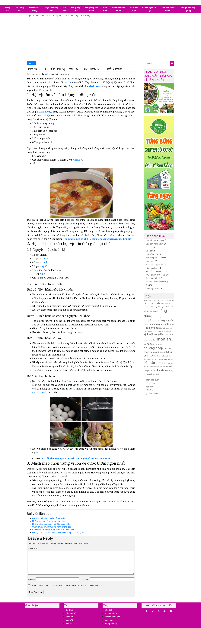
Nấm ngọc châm (157, 344)
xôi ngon (147, 371)
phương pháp (153, 348)
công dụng (150, 383)
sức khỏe (109, 620)
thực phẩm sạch (159, 352)
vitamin (76, 159)
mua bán (108, 610)
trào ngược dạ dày (166, 359)
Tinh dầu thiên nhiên (168, 9)
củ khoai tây (157, 317)
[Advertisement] (100, 38)
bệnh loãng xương (150, 300)
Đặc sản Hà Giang (34, 9)
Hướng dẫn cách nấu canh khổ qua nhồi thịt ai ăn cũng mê (58, 532)
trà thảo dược (153, 363)
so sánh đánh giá (112, 616)
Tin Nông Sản (19, 9)
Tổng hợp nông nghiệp (188, 9)
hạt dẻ (171, 324)
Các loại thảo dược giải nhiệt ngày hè (48, 518)
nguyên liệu (38, 392)
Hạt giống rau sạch (91, 9)
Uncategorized (152, 288)
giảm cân (168, 320)
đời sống (149, 390)
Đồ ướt (149, 251)
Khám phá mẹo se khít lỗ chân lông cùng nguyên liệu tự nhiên (97, 238)
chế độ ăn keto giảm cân (165, 300)
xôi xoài (152, 371)
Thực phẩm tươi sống (155, 275)
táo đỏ (44, 262)
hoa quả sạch (161, 324)
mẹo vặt (69, 620)
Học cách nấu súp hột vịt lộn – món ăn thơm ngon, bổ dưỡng (63, 15)
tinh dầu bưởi (163, 356)
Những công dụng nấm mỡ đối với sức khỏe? (52, 524)
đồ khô (161, 370)
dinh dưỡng (45, 111)
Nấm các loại (134, 9)
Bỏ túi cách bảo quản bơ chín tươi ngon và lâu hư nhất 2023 (76, 458)
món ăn (164, 339)
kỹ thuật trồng (152, 334)
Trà (147, 285)
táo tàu (45, 258)
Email (86, 579)
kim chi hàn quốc (166, 331)
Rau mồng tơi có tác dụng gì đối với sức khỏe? (53, 529)
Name (31, 579)
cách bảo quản (152, 303)
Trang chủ (7, 9)
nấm (149, 343)
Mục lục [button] (31, 63)
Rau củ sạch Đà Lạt (149, 9)
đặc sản (149, 387)
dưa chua (165, 317)
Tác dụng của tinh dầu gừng (163, 367)
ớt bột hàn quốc (153, 374)
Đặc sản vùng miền (52, 9)
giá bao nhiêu (155, 320)
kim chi (157, 331)
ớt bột (146, 374)
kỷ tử (44, 266)
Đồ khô (65, 9)
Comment (33, 548)
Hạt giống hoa (75, 9)
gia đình (69, 610)
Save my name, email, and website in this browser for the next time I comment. (67, 585)
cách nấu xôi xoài (152, 311)
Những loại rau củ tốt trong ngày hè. (48, 521)
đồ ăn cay (169, 371)
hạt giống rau (164, 328)
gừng (42, 273)
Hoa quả (105, 9)
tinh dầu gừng (155, 359)
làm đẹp (164, 334)
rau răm (67, 82)
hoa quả (148, 324)
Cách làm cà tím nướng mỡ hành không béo (51, 527)
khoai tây (151, 331)
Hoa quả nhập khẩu (118, 9)
